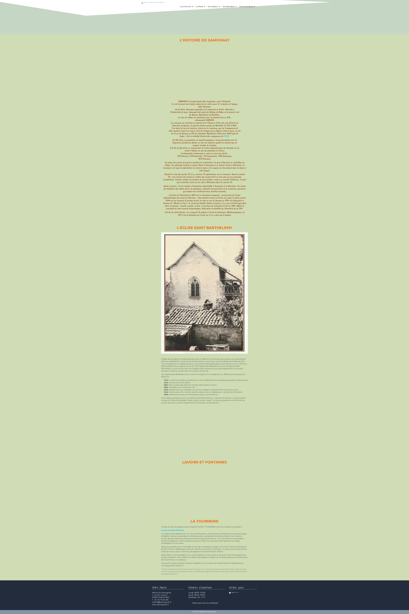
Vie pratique (213, 7)
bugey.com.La (201, 569)
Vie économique (246, 7)
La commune (185, 7)
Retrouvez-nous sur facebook (205, 603)
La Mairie (199, 7)
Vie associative (228, 7)
